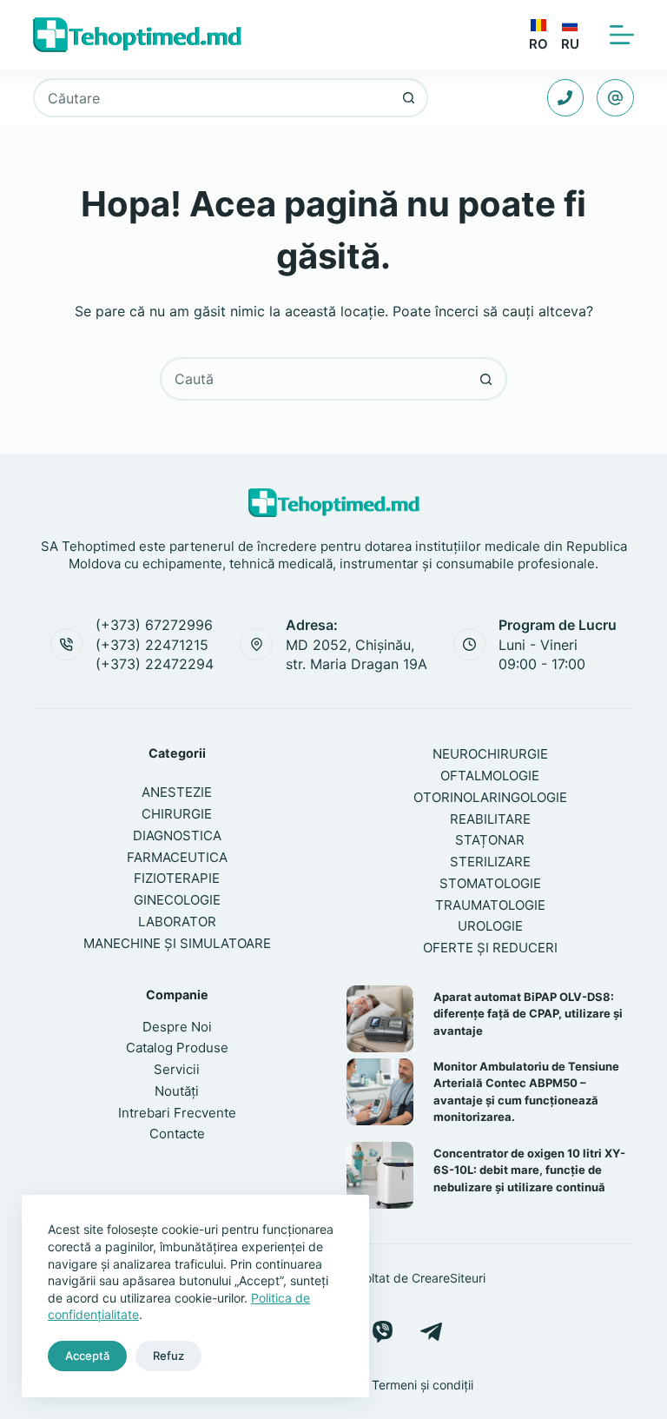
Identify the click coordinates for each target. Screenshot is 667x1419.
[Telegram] (431, 1332)
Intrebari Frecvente (177, 1112)
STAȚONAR (490, 840)
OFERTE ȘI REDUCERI (490, 947)
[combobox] (212, 97)
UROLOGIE (490, 926)
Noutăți (177, 1091)
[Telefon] (565, 97)
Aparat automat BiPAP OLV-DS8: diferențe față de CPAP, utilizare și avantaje (528, 1014)
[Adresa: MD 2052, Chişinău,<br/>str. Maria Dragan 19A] (256, 644)
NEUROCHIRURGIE (490, 754)
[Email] (615, 97)
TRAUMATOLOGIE (490, 905)
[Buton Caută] (408, 98)
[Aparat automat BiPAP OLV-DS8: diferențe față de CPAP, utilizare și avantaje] (380, 1018)
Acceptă (87, 1356)
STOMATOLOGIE (490, 883)
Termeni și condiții (422, 1384)
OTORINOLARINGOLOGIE (490, 797)
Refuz (168, 1356)
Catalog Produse (177, 1047)
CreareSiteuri (448, 1277)
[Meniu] (622, 35)
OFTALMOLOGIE (489, 775)
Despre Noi (177, 1026)
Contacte (177, 1133)
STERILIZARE (490, 861)
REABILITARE (490, 819)
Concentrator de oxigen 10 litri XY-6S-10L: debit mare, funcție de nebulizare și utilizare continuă (529, 1170)
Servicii (177, 1069)
